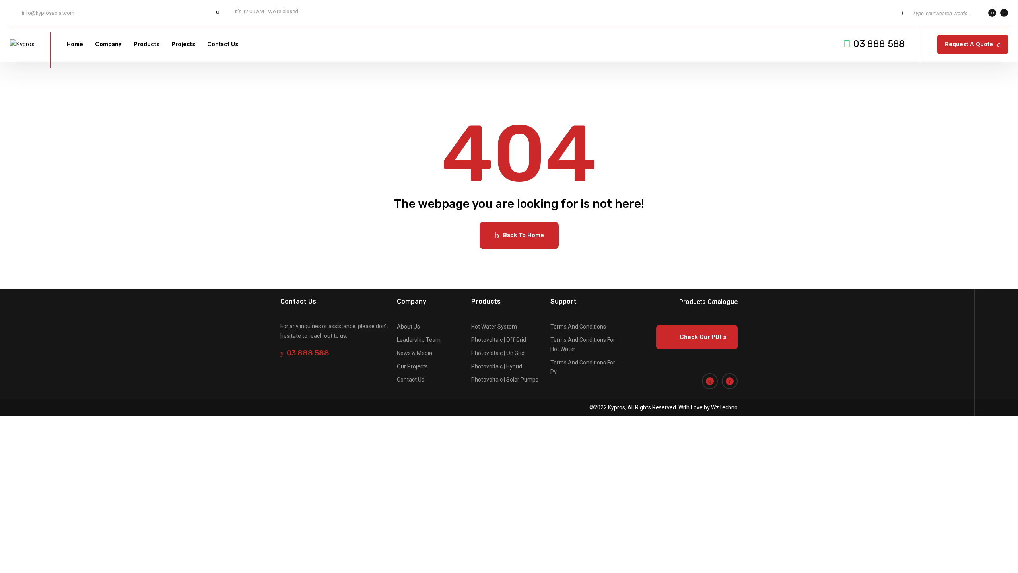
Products (146, 44)
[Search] (903, 13)
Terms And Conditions (578, 327)
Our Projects (412, 366)
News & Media (414, 353)
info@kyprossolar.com (48, 13)
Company (108, 44)
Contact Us (222, 44)
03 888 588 (879, 43)
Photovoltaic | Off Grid (498, 340)
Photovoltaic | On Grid (498, 353)
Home (74, 44)
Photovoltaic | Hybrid (496, 366)
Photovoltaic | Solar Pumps (504, 379)
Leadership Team (419, 340)
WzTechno (724, 407)
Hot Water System (494, 327)
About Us (408, 327)
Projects (183, 44)
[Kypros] (22, 44)
